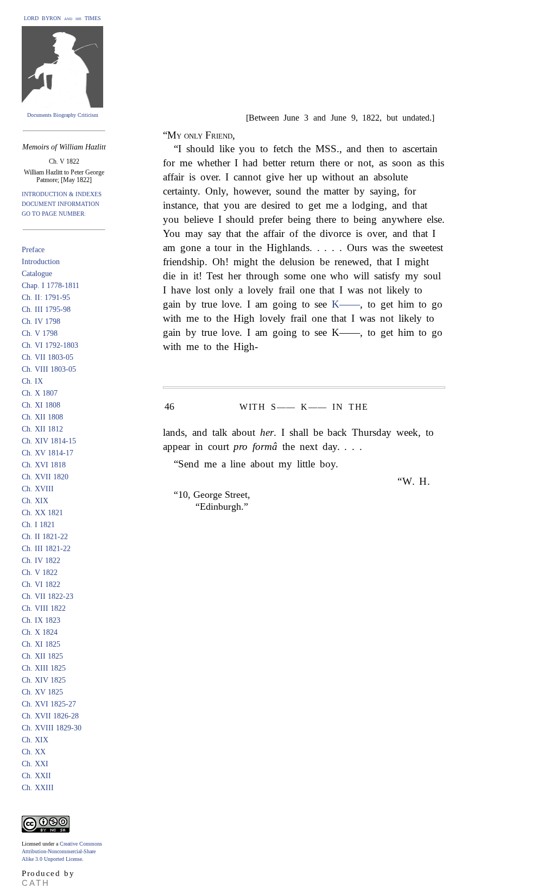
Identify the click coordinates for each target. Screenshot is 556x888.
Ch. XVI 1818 (44, 465)
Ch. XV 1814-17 (47, 453)
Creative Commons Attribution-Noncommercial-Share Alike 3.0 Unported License (62, 851)
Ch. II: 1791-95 (46, 297)
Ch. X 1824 (40, 632)
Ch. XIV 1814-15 (49, 441)
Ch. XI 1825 (41, 644)
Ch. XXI (35, 764)
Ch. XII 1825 (42, 656)
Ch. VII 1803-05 (47, 357)
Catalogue (37, 274)
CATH (36, 882)
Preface (33, 250)
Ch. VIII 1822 (44, 608)
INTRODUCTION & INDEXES (62, 194)
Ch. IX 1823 (41, 620)
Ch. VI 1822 (41, 584)
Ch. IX (32, 381)
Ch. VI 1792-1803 (50, 345)
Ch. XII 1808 (42, 417)
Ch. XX (34, 752)
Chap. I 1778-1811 (50, 286)
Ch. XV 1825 (42, 692)
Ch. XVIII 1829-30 (51, 728)
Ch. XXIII (38, 788)
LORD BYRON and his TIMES (62, 18)
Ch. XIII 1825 (44, 668)
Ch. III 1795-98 (46, 309)
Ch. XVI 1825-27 (49, 704)
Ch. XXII (36, 776)
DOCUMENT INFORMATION (60, 204)
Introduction (41, 262)
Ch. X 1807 (40, 393)
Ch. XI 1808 (41, 405)
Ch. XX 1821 (42, 513)
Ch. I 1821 (38, 525)
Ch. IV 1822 (41, 560)
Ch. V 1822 (40, 572)
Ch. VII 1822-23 (47, 596)
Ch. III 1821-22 (46, 549)
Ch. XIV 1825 (44, 680)
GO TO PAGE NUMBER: (54, 213)
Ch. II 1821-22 (45, 537)
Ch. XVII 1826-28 (50, 716)
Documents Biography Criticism (62, 115)
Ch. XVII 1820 (45, 477)
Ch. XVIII (38, 489)
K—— (346, 304)
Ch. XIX (35, 501)
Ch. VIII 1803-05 (49, 369)
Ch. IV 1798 (41, 321)
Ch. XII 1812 (42, 429)
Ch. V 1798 (40, 333)
